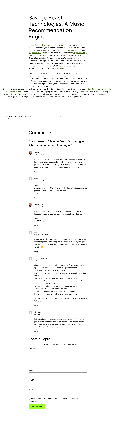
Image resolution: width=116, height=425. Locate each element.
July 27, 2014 (38, 260)
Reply (36, 172)
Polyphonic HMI (35, 53)
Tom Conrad (39, 152)
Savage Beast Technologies (39, 45)
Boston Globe (58, 68)
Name (31, 371)
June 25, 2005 (39, 155)
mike (36, 178)
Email (31, 380)
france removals (40, 258)
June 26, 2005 (39, 181)
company (64, 45)
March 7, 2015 (39, 314)
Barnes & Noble (16, 92)
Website (32, 389)
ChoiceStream (70, 50)
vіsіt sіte (37, 312)
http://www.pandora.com (52, 214)
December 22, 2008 (41, 234)
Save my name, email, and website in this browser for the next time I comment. (57, 400)
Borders (98, 89)
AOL (104, 89)
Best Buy (91, 89)
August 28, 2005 (40, 207)
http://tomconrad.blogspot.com (67, 167)
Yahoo (79, 50)
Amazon (61, 50)
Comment (33, 348)
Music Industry (26, 116)
